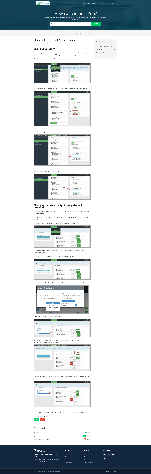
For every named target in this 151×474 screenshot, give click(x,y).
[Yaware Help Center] (43, 3)
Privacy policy (87, 459)
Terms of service (88, 462)
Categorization (41, 43)
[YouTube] (104, 458)
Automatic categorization (42, 439)
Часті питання (99, 56)
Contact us (87, 457)
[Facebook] (104, 454)
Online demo (68, 462)
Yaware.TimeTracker (101, 49)
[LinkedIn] (113, 454)
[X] (109, 454)
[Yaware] (39, 450)
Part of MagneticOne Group (111, 471)
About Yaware (68, 457)
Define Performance (41, 432)
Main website (68, 454)
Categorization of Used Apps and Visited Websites (56, 43)
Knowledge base (88, 454)
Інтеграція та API (100, 52)
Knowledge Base (89, 3)
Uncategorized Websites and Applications (47, 436)
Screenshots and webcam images (104, 46)
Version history (69, 459)
